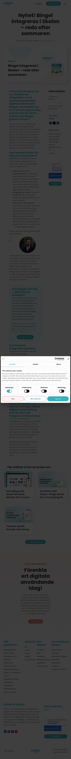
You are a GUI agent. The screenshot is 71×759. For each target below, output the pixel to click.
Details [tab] (35, 364)
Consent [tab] (12, 364)
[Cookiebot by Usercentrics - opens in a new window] (56, 358)
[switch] (26, 391)
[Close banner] (68, 359)
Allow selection (35, 399)
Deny (13, 399)
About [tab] (58, 364)
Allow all (58, 399)
